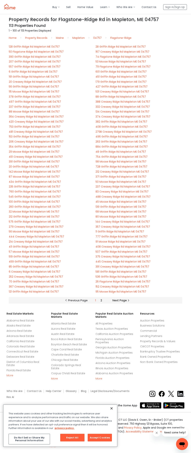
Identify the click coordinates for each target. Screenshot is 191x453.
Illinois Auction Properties (112, 368)
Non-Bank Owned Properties (159, 362)
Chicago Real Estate (64, 360)
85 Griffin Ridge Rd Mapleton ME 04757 (34, 266)
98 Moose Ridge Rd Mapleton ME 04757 (121, 161)
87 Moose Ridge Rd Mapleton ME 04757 (34, 177)
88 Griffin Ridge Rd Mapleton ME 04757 (121, 97)
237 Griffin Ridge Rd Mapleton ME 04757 (34, 107)
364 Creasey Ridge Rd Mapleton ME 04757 (36, 116)
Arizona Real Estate (19, 331)
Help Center (53, 391)
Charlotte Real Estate (65, 355)
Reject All (72, 437)
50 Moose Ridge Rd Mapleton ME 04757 (121, 182)
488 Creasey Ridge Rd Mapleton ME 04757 (123, 197)
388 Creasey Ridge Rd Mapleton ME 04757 (123, 102)
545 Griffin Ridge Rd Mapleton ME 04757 (35, 197)
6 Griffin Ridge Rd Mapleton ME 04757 (33, 72)
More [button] (10, 375)
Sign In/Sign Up (175, 7)
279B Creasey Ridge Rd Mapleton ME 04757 (124, 132)
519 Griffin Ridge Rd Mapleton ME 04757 (34, 256)
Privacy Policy (133, 427)
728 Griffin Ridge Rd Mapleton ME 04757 (121, 166)
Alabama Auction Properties (114, 373)
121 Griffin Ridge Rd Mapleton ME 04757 (34, 291)
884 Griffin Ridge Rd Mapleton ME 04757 (122, 147)
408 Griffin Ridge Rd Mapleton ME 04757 (122, 127)
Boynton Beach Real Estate (69, 344)
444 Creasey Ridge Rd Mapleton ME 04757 (36, 236)
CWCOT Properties (152, 346)
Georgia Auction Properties (113, 347)
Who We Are (15, 391)
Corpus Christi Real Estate (68, 373)
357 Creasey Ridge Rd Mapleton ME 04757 (123, 227)
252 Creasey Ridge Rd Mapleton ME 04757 (36, 277)
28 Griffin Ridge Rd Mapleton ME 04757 (121, 47)
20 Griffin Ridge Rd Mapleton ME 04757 (34, 166)
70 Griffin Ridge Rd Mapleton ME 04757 (34, 281)
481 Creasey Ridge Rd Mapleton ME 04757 (36, 132)
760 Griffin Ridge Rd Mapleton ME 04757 (35, 191)
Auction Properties (152, 320)
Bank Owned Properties (155, 357)
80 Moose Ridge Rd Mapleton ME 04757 (121, 216)
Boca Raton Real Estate (66, 339)
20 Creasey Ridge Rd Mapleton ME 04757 (35, 82)
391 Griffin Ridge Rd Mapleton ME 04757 (34, 161)
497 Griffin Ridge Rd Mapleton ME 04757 (35, 102)
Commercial (148, 331)
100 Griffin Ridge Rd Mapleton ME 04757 (34, 202)
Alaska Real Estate (19, 325)
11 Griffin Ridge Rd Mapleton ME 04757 (120, 231)
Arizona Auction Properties (113, 363)
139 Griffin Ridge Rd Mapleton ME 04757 (121, 207)
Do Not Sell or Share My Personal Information (29, 439)
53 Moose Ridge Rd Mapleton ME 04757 (121, 61)
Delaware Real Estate (20, 357)
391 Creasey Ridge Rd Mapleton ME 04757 (122, 266)
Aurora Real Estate (63, 329)
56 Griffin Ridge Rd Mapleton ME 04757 (34, 86)
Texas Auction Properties (112, 329)
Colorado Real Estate (21, 346)
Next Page (119, 300)
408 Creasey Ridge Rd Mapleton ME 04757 (123, 247)
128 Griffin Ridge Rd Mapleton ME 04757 (34, 47)
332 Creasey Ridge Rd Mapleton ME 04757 (123, 107)
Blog (83, 391)
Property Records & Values (157, 341)
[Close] (111, 408)
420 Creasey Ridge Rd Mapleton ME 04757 (36, 122)
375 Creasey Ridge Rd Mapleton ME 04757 (123, 256)
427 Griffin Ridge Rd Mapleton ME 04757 (122, 86)
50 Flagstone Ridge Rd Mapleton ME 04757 (36, 52)
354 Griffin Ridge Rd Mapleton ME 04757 (35, 147)
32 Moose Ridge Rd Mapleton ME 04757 (34, 211)
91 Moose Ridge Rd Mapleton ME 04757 (120, 241)
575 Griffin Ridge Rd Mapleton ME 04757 (34, 222)
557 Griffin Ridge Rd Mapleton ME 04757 (34, 66)
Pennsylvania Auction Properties (110, 340)
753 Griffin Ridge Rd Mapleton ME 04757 (34, 127)
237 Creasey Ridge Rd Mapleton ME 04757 (123, 186)
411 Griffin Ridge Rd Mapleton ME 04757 (34, 247)
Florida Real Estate (19, 370)
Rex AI (10, 397)
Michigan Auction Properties (114, 352)
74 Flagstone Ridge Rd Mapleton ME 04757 (123, 57)
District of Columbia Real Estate (23, 363)
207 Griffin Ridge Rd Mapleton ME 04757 (35, 61)
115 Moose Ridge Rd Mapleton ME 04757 (34, 91)
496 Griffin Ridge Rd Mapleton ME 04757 (122, 136)
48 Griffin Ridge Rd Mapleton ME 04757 (121, 152)
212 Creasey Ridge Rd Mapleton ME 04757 (122, 172)
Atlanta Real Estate (63, 323)
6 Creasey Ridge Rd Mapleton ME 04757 (34, 272)
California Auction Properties (114, 334)
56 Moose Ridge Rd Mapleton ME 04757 (34, 231)
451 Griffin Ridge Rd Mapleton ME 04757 (121, 77)
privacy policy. (64, 428)
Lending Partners (151, 336)
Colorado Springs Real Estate (66, 366)
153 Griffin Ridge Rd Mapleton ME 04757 (34, 136)
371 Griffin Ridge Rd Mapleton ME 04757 (121, 177)
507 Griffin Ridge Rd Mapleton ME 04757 (121, 252)
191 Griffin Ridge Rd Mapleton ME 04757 (34, 77)
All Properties (104, 323)
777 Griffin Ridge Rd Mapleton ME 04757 (122, 236)
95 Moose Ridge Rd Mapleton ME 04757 (121, 291)
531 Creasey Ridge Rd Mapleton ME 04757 (122, 91)
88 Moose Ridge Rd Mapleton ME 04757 (34, 111)
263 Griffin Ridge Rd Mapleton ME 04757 (121, 141)
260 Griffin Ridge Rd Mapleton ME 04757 (35, 207)
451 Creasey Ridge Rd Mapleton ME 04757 (36, 157)
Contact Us (34, 391)
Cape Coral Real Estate (66, 349)
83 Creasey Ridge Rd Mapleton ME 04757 (122, 191)
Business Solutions (152, 325)
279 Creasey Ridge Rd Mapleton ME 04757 (36, 227)
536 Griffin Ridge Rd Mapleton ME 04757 (121, 277)
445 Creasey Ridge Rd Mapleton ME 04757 (123, 261)
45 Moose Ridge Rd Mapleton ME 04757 (121, 202)
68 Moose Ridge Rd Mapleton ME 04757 (121, 211)
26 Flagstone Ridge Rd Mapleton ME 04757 (123, 281)
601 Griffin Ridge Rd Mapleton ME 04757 (121, 72)
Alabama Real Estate (20, 320)
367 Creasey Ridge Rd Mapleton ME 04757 (36, 286)
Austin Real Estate (62, 334)
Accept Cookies (100, 437)
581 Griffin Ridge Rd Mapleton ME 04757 (121, 272)
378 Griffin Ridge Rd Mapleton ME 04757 (35, 97)
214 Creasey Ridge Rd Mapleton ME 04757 (36, 241)
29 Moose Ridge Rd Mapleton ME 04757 (34, 152)
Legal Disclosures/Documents (110, 391)
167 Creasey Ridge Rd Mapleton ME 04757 (122, 52)
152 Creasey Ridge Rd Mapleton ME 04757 (122, 286)
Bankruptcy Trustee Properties (160, 351)
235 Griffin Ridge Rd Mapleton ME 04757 (34, 186)
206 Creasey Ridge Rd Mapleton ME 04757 (36, 141)
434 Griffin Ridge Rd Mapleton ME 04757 (35, 182)
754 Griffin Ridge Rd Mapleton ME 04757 (122, 157)
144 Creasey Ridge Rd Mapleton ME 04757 (123, 222)
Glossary (71, 391)
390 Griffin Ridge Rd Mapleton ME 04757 (35, 57)
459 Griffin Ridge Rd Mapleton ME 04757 (35, 261)
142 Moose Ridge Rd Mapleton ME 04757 (34, 172)
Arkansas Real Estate (20, 336)
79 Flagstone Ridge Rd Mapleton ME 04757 (123, 66)
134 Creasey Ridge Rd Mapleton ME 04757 (122, 111)
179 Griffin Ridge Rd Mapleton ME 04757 (121, 82)
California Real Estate (21, 341)
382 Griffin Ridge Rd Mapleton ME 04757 (121, 122)
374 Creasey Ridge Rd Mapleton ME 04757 (123, 116)
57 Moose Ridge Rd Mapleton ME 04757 (34, 252)
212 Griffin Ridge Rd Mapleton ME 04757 (34, 216)
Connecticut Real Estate (22, 351)
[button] (55, 7)
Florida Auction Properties (112, 358)
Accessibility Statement (141, 431)
